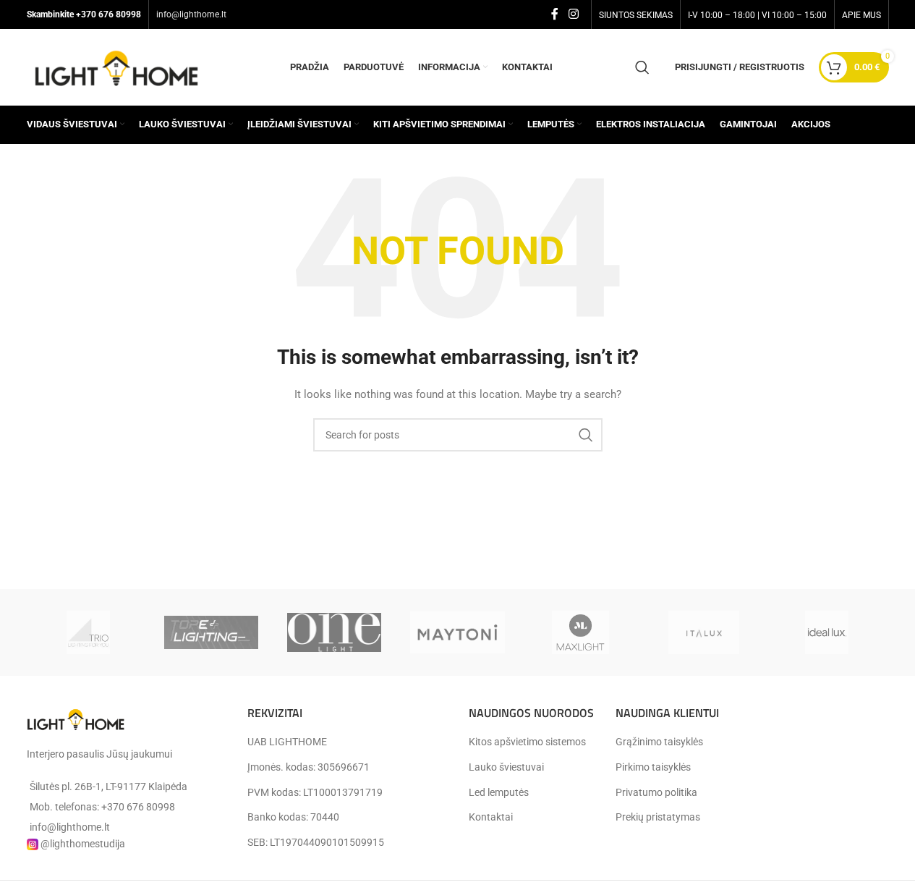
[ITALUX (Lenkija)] (703, 632)
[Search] (642, 67)
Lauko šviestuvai (506, 767)
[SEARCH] (586, 435)
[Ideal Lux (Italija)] (826, 632)
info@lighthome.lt (191, 14)
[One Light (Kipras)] (334, 632)
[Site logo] (117, 66)
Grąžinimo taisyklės (659, 741)
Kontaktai (491, 817)
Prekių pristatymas (658, 817)
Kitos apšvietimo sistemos (527, 741)
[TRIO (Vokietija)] (88, 632)
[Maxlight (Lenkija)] (580, 632)
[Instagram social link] (573, 14)
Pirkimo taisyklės (653, 767)
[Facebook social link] (554, 14)
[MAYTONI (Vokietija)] (457, 632)
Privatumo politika (656, 792)
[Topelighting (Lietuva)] (211, 632)
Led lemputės (499, 792)
